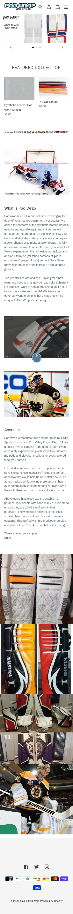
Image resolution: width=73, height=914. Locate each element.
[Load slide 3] (40, 48)
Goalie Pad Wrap (29, 901)
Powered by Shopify (51, 901)
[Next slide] (62, 47)
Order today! (39, 300)
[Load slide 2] (37, 48)
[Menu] (66, 6)
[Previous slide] (10, 47)
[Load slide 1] (33, 48)
